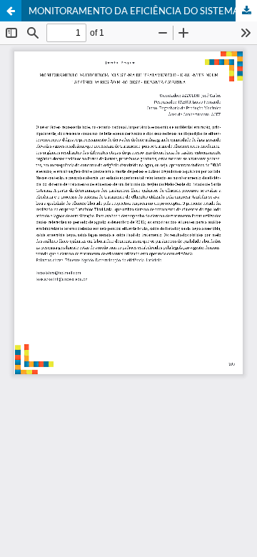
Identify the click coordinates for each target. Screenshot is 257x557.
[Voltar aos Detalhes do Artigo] (10, 10)
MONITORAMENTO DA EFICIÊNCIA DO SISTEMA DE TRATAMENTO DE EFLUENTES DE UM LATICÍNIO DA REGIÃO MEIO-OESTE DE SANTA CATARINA (143, 10)
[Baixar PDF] (246, 10)
